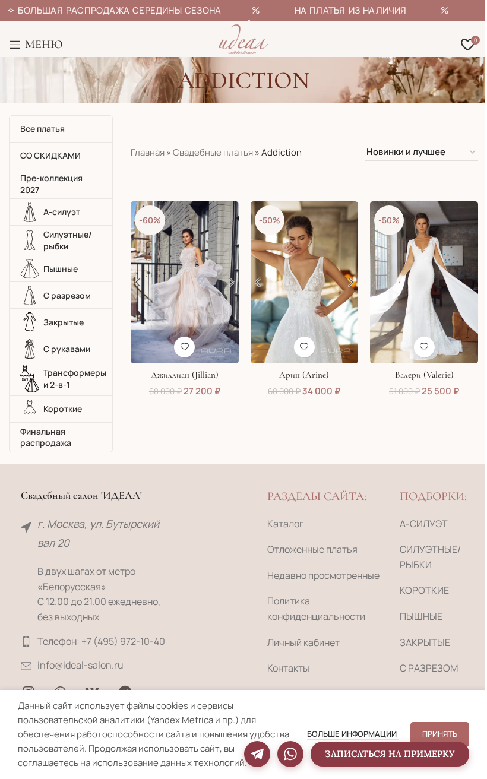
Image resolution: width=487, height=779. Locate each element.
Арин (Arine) (304, 374)
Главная (148, 152)
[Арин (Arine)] (305, 282)
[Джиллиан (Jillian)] (185, 282)
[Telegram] (257, 754)
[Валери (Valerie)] (424, 282)
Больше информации (353, 734)
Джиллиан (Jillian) (185, 374)
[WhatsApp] (290, 754)
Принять (439, 734)
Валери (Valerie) (424, 374)
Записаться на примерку (390, 753)
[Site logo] (243, 38)
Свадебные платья (213, 152)
